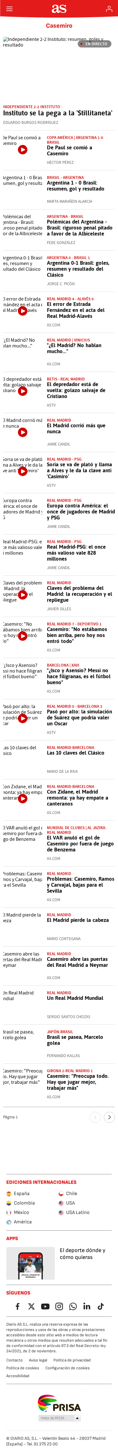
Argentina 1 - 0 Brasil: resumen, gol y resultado (75, 186)
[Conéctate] (109, 9)
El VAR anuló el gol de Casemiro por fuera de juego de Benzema (80, 843)
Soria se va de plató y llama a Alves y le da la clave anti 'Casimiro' (79, 470)
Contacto (14, 1360)
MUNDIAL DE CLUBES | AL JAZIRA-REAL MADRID (76, 830)
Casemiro (59, 26)
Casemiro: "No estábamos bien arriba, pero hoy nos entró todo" (77, 635)
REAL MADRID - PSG (64, 500)
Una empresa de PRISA (59, 1403)
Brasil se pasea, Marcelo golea (75, 1040)
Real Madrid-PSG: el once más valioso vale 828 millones (76, 553)
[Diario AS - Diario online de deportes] (59, 9)
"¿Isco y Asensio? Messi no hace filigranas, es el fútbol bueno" (78, 676)
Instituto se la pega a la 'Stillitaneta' (57, 113)
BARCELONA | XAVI (63, 665)
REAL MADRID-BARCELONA (70, 747)
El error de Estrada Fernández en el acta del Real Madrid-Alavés (75, 310)
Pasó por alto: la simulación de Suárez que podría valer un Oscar (79, 717)
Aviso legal (38, 1360)
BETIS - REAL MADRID (66, 379)
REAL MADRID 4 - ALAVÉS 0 (70, 298)
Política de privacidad (72, 1360)
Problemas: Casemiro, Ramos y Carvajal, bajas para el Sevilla (80, 885)
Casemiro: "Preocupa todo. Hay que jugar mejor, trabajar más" (78, 1082)
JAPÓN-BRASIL (60, 1031)
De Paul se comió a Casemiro (69, 150)
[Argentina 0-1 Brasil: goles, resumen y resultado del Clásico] (22, 270)
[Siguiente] (109, 1117)
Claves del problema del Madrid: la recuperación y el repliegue (79, 594)
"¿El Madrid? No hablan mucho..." (74, 348)
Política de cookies (22, 1368)
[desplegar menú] (9, 8)
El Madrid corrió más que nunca (76, 428)
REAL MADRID (59, 420)
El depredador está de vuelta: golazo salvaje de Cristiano (76, 390)
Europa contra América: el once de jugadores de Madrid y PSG (81, 511)
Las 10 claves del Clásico (75, 753)
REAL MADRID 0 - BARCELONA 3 (74, 706)
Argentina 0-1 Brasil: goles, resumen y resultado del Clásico (78, 269)
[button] (59, 1418)
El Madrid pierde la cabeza (78, 920)
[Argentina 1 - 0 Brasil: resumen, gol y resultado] (22, 189)
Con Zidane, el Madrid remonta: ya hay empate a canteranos (77, 798)
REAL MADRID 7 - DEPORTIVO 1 (74, 624)
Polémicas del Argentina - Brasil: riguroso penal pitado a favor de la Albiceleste (80, 228)
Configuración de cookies (67, 1368)
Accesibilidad (17, 1375)
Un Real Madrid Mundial (75, 998)
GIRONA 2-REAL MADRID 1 (70, 1070)
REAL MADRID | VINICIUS (68, 340)
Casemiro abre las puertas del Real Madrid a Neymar (77, 962)
